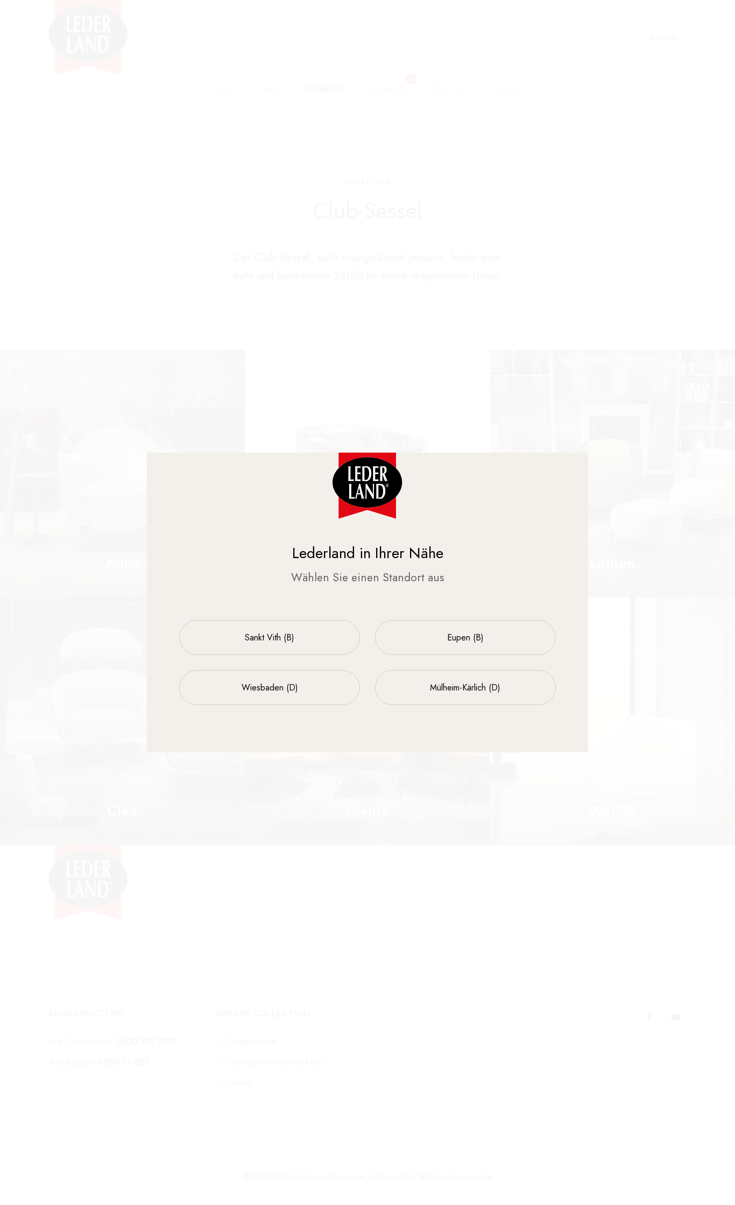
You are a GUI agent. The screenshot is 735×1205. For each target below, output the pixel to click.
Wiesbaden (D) (270, 687)
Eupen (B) (465, 637)
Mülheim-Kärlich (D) (465, 687)
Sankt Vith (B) (269, 637)
